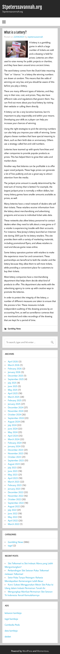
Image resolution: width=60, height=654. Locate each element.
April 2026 (13, 361)
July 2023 (12, 467)
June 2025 (12, 386)
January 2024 (14, 446)
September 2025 (16, 379)
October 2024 (14, 414)
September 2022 (16, 502)
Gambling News (14, 328)
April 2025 (13, 393)
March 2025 (13, 396)
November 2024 (15, 410)
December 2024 (15, 407)
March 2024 (13, 439)
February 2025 (15, 400)
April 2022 (13, 520)
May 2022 (12, 516)
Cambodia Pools (12, 624)
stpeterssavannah (35, 36)
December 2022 (15, 492)
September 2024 (16, 418)
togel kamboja (11, 618)
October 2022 (14, 499)
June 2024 (12, 428)
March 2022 (13, 524)
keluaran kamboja (13, 612)
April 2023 (13, 478)
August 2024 (14, 421)
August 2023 (14, 463)
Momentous (42, 650)
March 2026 (14, 365)
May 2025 (12, 389)
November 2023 (15, 453)
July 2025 (12, 382)
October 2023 (14, 456)
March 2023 (14, 481)
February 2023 (15, 485)
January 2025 (14, 403)
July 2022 (12, 509)
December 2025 (15, 375)
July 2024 (12, 425)
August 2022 (14, 506)
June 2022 (12, 513)
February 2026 (15, 368)
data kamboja (11, 630)
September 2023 (16, 460)
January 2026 (14, 372)
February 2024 (15, 442)
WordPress (27, 650)
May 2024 (12, 432)
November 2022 (15, 495)
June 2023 (13, 471)
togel (10, 545)
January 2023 (14, 488)
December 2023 (15, 449)
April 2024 (13, 435)
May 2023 (13, 474)
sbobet (8, 636)
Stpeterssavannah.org (22, 7)
